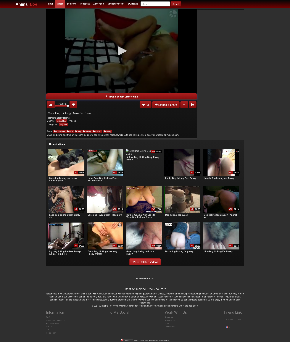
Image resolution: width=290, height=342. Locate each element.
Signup (230, 319)
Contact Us (170, 326)
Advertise (169, 317)
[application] (121, 51)
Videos (60, 4)
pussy (108, 131)
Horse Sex (85, 4)
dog (79, 131)
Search (175, 3)
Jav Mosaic (133, 4)
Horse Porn (51, 332)
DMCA (49, 326)
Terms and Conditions (55, 320)
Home (50, 4)
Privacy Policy (52, 323)
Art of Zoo (98, 4)
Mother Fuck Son (116, 4)
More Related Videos (145, 262)
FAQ (48, 317)
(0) (147, 105)
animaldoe (61, 121)
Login (238, 319)
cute (71, 131)
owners (98, 131)
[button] (121, 51)
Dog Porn (71, 4)
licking (88, 131)
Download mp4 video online (123, 96)
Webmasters (170, 320)
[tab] (57, 144)
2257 (48, 329)
